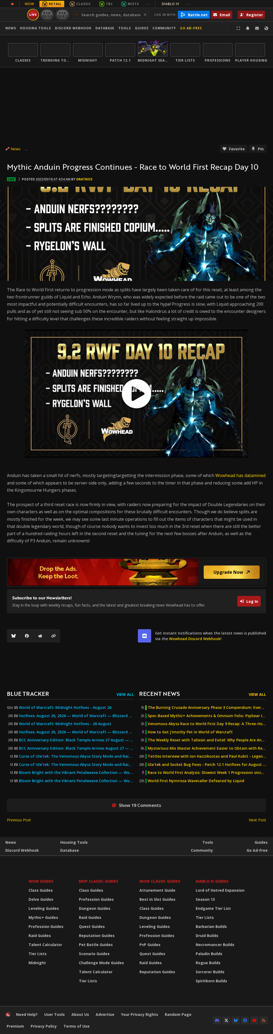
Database (104, 28)
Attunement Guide (157, 890)
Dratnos (84, 179)
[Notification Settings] (248, 28)
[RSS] (264, 1020)
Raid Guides (40, 935)
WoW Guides (41, 881)
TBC (109, 4)
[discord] (144, 636)
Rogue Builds (208, 962)
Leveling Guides (44, 908)
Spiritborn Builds (211, 980)
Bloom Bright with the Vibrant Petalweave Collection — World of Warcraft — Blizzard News (76, 772)
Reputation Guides (97, 935)
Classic (83, 4)
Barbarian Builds (211, 926)
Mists (133, 4)
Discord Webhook (73, 28)
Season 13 (205, 899)
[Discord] (217, 1020)
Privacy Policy (44, 1026)
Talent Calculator (45, 944)
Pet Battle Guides (96, 944)
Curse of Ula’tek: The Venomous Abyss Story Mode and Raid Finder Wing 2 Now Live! (76, 764)
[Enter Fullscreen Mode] (238, 28)
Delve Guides (41, 899)
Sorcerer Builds (210, 971)
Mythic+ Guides (43, 917)
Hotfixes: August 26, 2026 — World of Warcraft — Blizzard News (76, 715)
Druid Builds (207, 935)
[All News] (12, 4)
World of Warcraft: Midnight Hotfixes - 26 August (65, 723)
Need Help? (27, 1014)
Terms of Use (76, 1026)
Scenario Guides (94, 953)
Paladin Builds (209, 953)
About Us (80, 1014)
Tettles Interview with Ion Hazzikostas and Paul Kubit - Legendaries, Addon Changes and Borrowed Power (207, 756)
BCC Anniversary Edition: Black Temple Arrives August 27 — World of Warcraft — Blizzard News (76, 748)
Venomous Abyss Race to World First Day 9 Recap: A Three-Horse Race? (207, 723)
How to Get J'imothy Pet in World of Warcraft (190, 732)
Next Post (257, 819)
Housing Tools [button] (35, 28)
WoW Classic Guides (159, 881)
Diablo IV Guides (212, 881)
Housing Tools (74, 842)
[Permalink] (53, 636)
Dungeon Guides (94, 908)
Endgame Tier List (213, 908)
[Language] (266, 28)
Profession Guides (46, 926)
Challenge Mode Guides (101, 962)
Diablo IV (175, 4)
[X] (226, 1020)
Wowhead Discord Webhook (194, 638)
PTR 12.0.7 (62, 14)
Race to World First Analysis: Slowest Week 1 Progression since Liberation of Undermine (207, 772)
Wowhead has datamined (240, 475)
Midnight (37, 962)
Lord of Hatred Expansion (220, 890)
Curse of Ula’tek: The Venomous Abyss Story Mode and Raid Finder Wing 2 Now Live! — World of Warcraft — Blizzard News (76, 756)
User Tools (54, 1014)
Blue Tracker (28, 693)
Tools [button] (124, 28)
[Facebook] (27, 636)
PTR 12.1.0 (47, 14)
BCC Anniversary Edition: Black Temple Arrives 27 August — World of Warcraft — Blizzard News (76, 740)
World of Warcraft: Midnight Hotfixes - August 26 (65, 707)
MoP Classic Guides (98, 881)
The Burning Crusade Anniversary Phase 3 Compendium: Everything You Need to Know (207, 707)
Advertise (105, 1014)
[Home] (8, 1015)
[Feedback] (257, 28)
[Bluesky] (13, 636)
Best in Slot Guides (157, 899)
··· (148, 4)
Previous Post (19, 819)
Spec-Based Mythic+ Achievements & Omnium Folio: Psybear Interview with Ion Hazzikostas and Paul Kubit (207, 715)
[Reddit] (40, 636)
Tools (207, 842)
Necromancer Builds (215, 944)
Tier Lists (38, 953)
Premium (15, 1026)
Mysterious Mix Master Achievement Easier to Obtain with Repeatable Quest (207, 748)
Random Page (178, 1014)
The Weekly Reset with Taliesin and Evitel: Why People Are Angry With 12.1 (207, 740)
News (10, 28)
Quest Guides (92, 926)
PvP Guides (149, 944)
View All (125, 694)
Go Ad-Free (191, 28)
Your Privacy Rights (139, 1014)
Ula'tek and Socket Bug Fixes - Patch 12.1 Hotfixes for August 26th (207, 764)
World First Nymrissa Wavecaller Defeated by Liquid (196, 780)
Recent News (159, 693)
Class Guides (41, 890)
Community (164, 28)
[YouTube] (254, 1020)
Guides (141, 28)
